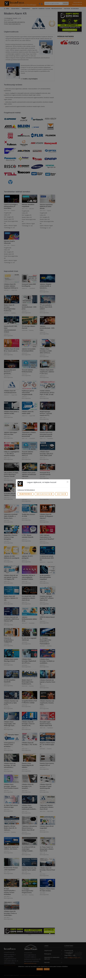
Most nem (60, 494)
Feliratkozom (24, 494)
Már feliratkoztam (44, 494)
